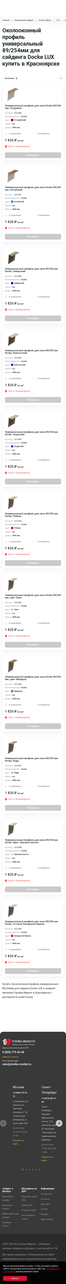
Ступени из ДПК (28, 1210)
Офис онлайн (47, 1219)
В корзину (33, 155)
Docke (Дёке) (45, 20)
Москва (18, 1087)
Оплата (44, 1209)
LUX (58, 20)
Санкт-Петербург (49, 1090)
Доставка (45, 1204)
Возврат (45, 1214)
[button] (59, 1123)
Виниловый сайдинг (24, 20)
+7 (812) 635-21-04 (49, 1100)
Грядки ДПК (27, 1205)
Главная (6, 20)
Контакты (45, 1199)
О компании (46, 1194)
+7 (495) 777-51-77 (20, 1094)
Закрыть (60, 1281)
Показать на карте (18, 1142)
